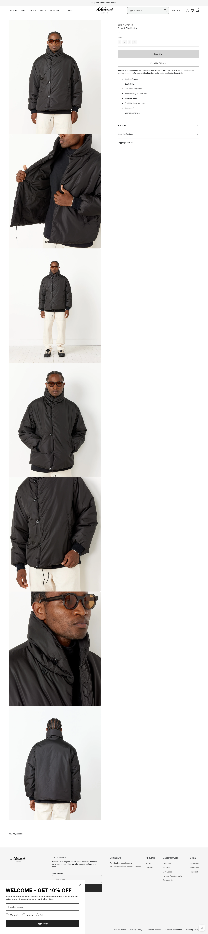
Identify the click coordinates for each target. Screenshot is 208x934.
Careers (149, 867)
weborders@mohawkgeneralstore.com (124, 866)
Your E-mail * (57, 874)
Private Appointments (172, 876)
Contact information (174, 930)
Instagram (194, 863)
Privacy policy (136, 930)
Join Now (42, 923)
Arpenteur (126, 25)
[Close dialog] (80, 885)
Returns (166, 867)
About (148, 863)
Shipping (167, 863)
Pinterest (194, 872)
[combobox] (146, 10)
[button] (187, 10)
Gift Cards (167, 872)
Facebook (194, 867)
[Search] (165, 10)
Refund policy (120, 930)
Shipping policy (192, 930)
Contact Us (168, 880)
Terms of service (154, 930)
